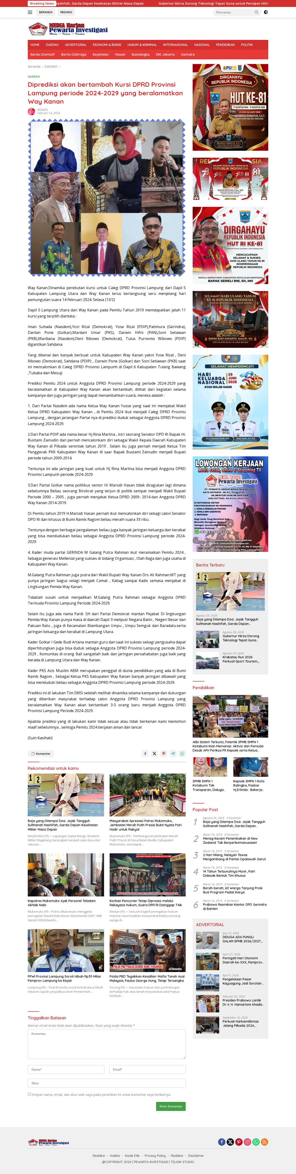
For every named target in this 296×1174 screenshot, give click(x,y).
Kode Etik (132, 1156)
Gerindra (188, 54)
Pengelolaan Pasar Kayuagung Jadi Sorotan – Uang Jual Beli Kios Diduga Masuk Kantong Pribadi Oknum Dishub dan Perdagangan (243, 981)
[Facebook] (221, 1142)
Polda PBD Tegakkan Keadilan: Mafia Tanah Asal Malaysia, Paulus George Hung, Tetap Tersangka (147, 978)
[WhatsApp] (256, 1142)
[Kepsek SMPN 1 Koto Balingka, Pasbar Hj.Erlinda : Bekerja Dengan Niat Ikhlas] (250, 767)
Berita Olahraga (73, 54)
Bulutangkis (141, 54)
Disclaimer (196, 1156)
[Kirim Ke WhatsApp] (182, 753)
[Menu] (31, 12)
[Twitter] (230, 1142)
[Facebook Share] (145, 753)
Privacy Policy (155, 1156)
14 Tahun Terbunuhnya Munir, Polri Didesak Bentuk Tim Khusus (229, 873)
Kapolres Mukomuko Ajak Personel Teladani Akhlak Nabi (62, 903)
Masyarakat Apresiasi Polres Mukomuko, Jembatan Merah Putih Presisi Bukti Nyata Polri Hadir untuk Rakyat (146, 825)
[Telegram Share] (173, 753)
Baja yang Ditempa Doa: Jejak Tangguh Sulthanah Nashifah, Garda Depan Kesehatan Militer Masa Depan (63, 825)
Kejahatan (101, 54)
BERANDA (45, 12)
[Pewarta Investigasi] (68, 28)
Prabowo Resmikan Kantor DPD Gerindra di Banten (235, 906)
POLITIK (247, 45)
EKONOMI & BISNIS (107, 45)
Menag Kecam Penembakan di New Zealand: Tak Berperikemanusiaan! (230, 840)
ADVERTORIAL (75, 45)
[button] (256, 12)
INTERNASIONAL (175, 45)
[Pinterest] (239, 1142)
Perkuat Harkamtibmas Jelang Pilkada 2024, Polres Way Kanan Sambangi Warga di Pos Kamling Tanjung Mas (241, 1023)
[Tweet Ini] (154, 753)
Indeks (115, 1156)
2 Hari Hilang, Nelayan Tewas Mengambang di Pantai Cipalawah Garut (234, 857)
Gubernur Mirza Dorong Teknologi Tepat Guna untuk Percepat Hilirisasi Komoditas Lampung (166, 3)
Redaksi (99, 1156)
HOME (35, 45)
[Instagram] (247, 1142)
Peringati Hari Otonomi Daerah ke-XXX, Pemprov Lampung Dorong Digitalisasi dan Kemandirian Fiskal (242, 960)
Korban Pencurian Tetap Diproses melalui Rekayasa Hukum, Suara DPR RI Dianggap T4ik (146, 903)
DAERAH (52, 45)
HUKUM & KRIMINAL (142, 45)
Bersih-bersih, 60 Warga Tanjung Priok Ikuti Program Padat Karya (233, 890)
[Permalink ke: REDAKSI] (31, 111)
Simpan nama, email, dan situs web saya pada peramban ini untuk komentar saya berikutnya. (101, 1094)
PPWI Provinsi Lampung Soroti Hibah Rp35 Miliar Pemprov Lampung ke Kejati (64, 978)
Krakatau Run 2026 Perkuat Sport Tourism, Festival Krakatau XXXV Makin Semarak (241, 659)
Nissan (120, 54)
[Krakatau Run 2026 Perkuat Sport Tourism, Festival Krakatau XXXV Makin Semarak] (207, 660)
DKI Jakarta (165, 54)
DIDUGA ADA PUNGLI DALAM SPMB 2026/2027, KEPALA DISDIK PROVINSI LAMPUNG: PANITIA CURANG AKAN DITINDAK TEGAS (244, 939)
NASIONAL (202, 45)
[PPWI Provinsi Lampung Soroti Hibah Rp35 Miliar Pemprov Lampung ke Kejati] (66, 950)
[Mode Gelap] (266, 12)
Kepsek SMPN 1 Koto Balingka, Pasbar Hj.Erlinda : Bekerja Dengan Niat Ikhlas (249, 785)
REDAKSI (66, 12)
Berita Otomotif (43, 54)
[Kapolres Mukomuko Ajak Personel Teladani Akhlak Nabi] (66, 874)
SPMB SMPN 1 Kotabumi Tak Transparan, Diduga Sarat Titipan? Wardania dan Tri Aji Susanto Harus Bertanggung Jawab (209, 785)
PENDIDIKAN (225, 45)
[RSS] (264, 1142)
